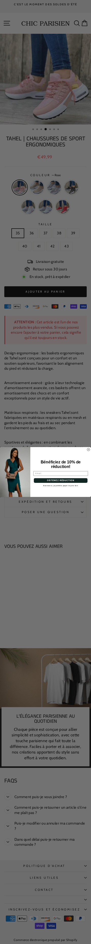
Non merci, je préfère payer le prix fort (60, 485)
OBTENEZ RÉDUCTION (60, 480)
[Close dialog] (88, 449)
